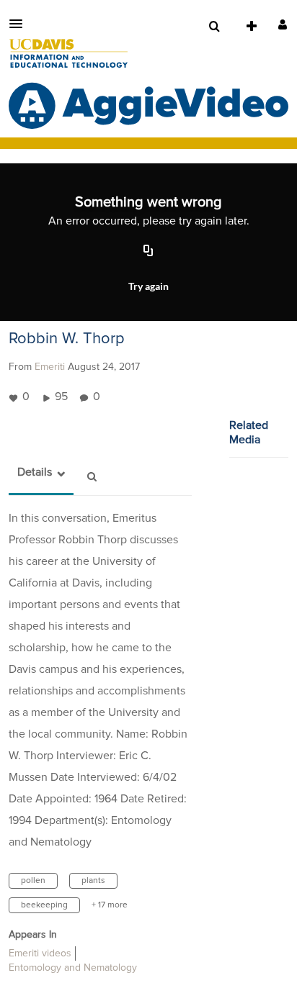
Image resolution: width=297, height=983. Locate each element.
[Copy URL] (148, 251)
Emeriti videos (40, 953)
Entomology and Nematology (73, 968)
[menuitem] (214, 27)
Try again (148, 286)
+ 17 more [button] (110, 905)
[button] (20, 24)
